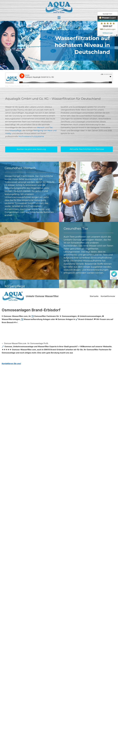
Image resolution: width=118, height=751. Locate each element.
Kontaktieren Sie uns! (11, 363)
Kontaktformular (108, 296)
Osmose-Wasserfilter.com (15, 343)
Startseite (94, 296)
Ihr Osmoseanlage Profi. (37, 343)
